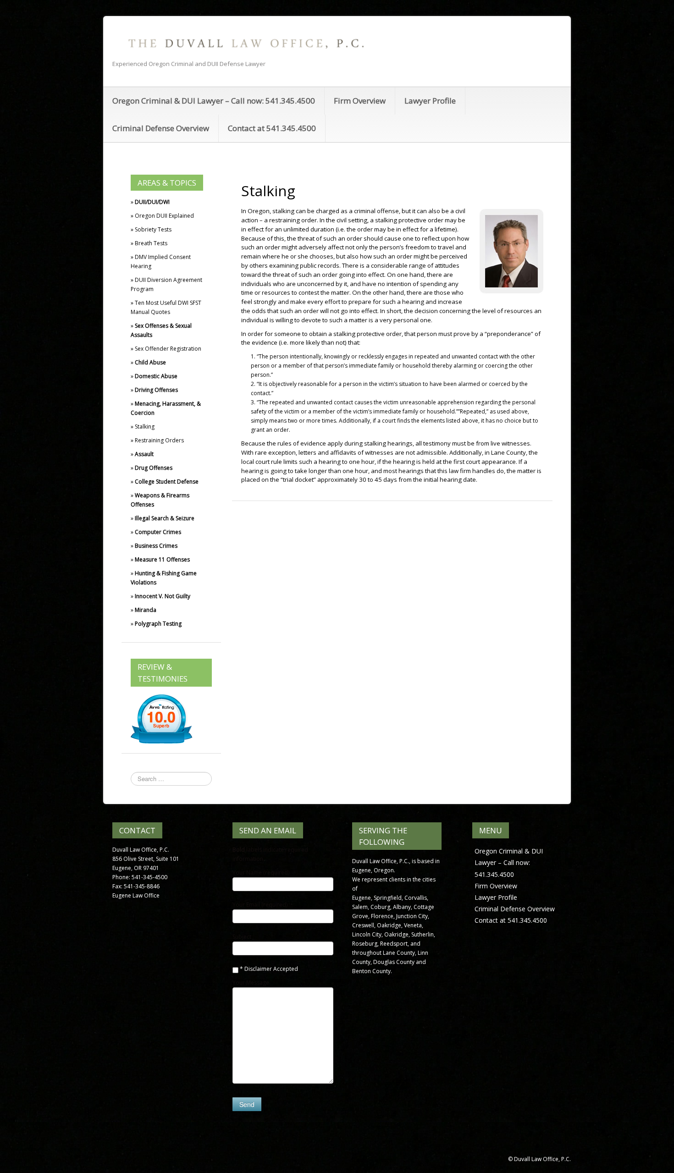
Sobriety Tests (153, 229)
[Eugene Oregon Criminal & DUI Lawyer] (245, 43)
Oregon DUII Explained (164, 216)
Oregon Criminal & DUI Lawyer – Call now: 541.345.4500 (213, 100)
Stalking (145, 426)
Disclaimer (258, 969)
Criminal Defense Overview (160, 128)
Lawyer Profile (430, 100)
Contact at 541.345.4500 (272, 128)
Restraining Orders (159, 440)
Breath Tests (151, 243)
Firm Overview (360, 100)
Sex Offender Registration (168, 348)
